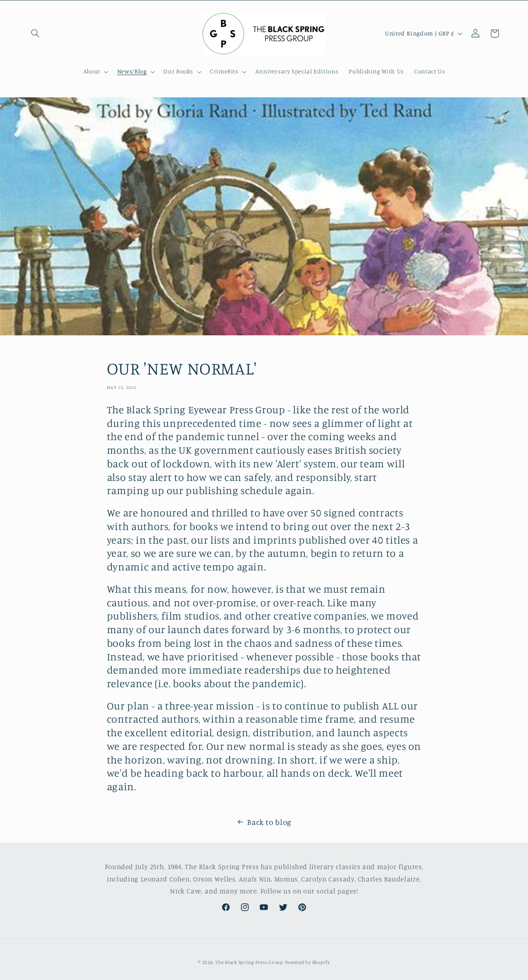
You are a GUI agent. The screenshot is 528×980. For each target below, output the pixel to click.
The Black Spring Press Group (249, 962)
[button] (35, 33)
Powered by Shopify (307, 962)
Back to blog (269, 822)
